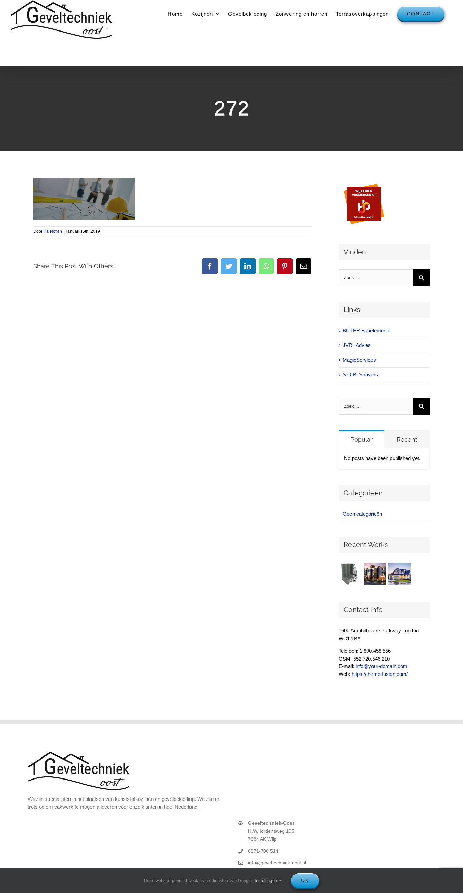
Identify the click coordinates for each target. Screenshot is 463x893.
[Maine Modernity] (350, 574)
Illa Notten (52, 231)
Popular (361, 439)
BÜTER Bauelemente (366, 330)
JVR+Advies (357, 345)
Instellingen (266, 880)
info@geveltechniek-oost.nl (277, 862)
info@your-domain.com (381, 666)
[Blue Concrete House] (399, 574)
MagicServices (359, 360)
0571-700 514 (263, 851)
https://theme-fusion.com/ (379, 674)
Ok (305, 880)
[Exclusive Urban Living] (375, 574)
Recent (407, 439)
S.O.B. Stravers (360, 374)
